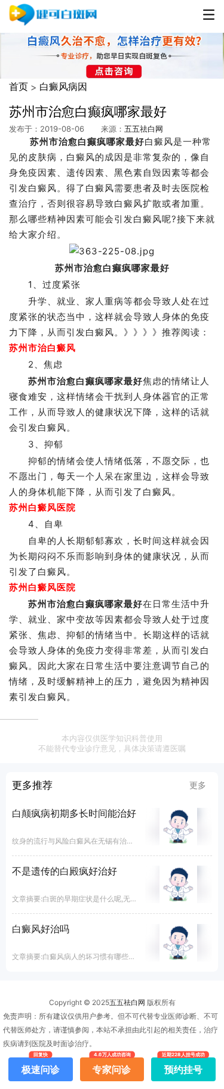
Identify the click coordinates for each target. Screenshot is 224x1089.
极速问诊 (41, 1066)
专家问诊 (112, 1066)
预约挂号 (183, 1066)
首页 (18, 86)
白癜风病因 (63, 86)
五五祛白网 (143, 128)
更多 (197, 785)
